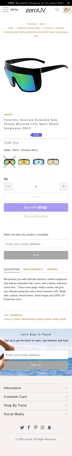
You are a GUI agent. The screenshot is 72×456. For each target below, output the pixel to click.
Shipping (52, 275)
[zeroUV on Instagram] (43, 433)
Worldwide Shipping (24, 3)
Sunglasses (16, 321)
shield (55, 325)
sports (63, 325)
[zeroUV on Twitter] (22, 433)
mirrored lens (28, 325)
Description (12, 275)
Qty (6, 184)
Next (43, 24)
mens (17, 325)
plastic (39, 325)
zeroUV (8, 120)
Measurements (33, 275)
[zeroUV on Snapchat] (49, 433)
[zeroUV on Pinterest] (36, 433)
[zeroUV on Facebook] (29, 433)
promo (47, 325)
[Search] (58, 9)
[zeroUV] (36, 10)
